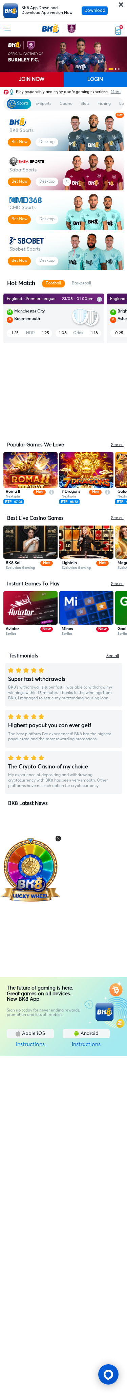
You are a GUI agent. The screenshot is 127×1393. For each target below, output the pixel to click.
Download (94, 10)
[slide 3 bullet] (115, 69)
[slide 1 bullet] (106, 69)
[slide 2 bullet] (110, 69)
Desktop (47, 142)
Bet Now (19, 142)
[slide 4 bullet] (119, 69)
